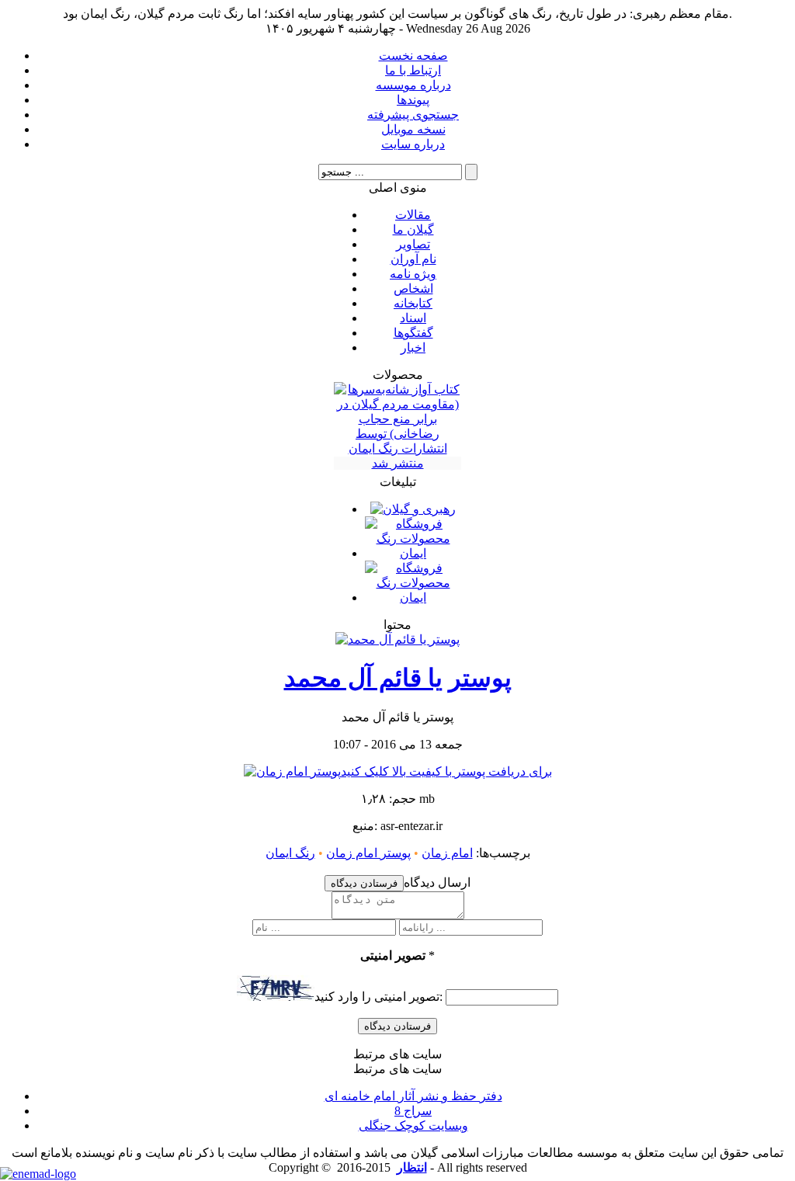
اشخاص (413, 288)
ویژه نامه (413, 273)
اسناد (413, 318)
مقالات (413, 214)
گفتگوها (413, 332)
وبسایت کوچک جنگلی (413, 1125)
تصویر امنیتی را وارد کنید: (378, 996)
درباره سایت (413, 144)
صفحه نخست (413, 55)
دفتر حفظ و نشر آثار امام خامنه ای (413, 1096)
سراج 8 (413, 1110)
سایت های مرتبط (413, 1097)
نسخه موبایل (413, 129)
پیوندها (413, 99)
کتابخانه (413, 303)
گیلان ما (413, 229)
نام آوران (413, 259)
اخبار (413, 347)
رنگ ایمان (290, 853)
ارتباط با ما (413, 70)
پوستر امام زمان (368, 853)
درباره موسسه (413, 85)
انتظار (412, 1167)
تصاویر (413, 244)
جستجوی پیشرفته (413, 114)
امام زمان (447, 853)
